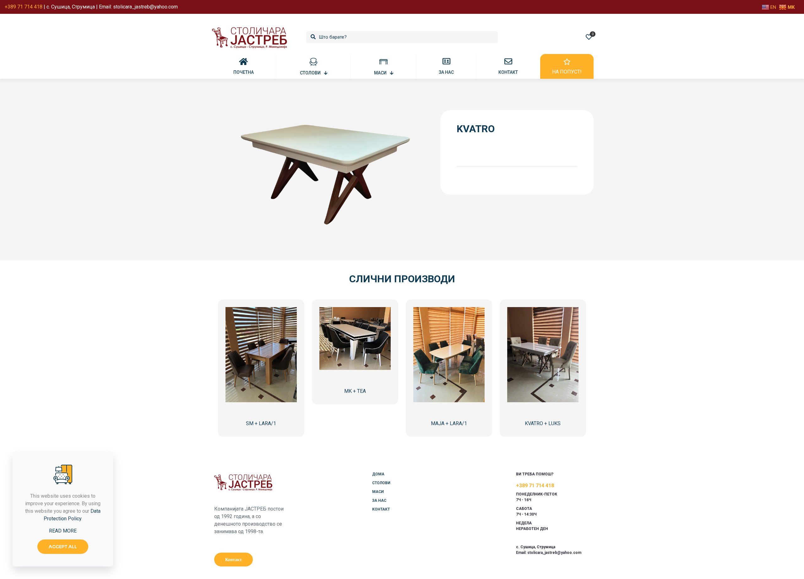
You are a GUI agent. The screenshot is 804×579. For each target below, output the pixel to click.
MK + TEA (355, 391)
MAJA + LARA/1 (449, 423)
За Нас (379, 500)
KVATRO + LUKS (543, 423)
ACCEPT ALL (63, 546)
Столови (381, 483)
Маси (378, 492)
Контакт (381, 509)
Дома (378, 474)
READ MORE (63, 531)
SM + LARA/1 (261, 423)
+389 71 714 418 (535, 486)
